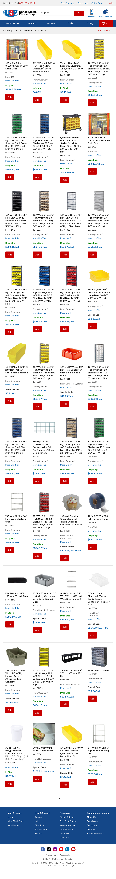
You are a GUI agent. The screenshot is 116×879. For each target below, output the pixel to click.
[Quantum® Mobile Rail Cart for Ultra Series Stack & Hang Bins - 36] (71, 124)
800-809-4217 (27, 3)
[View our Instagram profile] (55, 849)
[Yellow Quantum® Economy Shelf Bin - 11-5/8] (71, 49)
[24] (16, 502)
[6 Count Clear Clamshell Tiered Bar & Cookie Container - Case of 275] (99, 580)
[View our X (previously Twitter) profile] (49, 849)
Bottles (32, 23)
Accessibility (65, 855)
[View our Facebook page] (43, 849)
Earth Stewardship (95, 833)
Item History (13, 825)
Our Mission (92, 821)
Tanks (70, 23)
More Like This (12, 80)
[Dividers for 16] (16, 580)
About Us (91, 817)
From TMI (9, 77)
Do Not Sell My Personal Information (58, 859)
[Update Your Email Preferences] (73, 849)
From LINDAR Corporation (66, 537)
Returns (38, 833)
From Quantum (40, 80)
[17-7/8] (44, 49)
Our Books (92, 829)
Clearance (83, 3)
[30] (44, 428)
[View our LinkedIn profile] (67, 849)
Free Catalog (68, 821)
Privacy (49, 855)
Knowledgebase (67, 825)
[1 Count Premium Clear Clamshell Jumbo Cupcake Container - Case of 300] (71, 502)
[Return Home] (19, 14)
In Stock (37, 88)
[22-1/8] (16, 657)
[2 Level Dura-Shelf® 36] (71, 657)
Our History (92, 825)
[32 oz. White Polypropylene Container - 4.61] (16, 734)
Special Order (94, 315)
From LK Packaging (42, 759)
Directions (39, 825)
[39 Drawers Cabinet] (99, 657)
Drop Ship (10, 85)
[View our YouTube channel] (61, 849)
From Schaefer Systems (71, 383)
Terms (56, 855)
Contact (38, 817)
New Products (66, 829)
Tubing (89, 23)
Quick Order (97, 3)
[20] (44, 734)
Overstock (64, 837)
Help (37, 821)
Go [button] (79, 13)
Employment (41, 829)
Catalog (67, 3)
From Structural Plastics (71, 684)
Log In (110, 3)
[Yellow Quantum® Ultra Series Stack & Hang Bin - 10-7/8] (99, 276)
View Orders (16, 821)
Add (10, 96)
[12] (16, 49)
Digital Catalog (67, 817)
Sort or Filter (104, 30)
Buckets (51, 23)
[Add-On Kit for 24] (71, 580)
